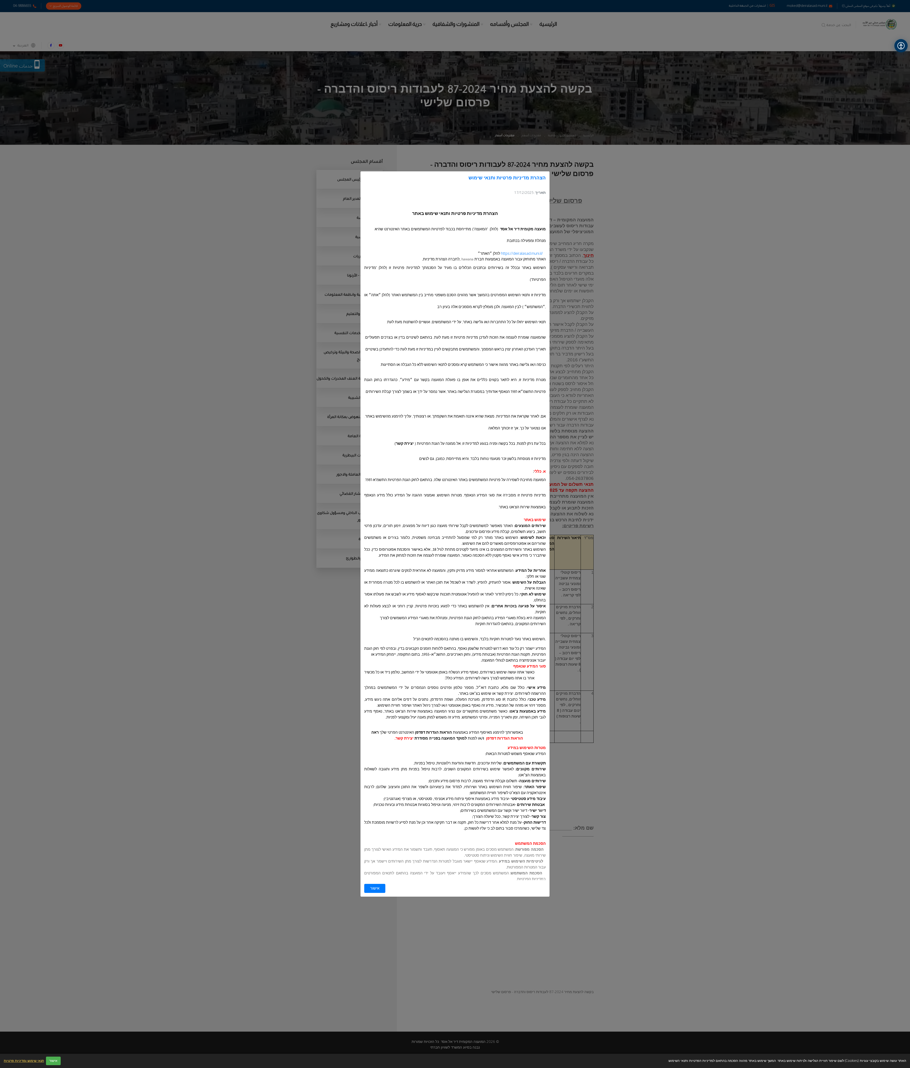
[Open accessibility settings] (901, 45)
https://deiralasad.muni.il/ (522, 254)
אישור (374, 888)
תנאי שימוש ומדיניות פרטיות (24, 1061)
